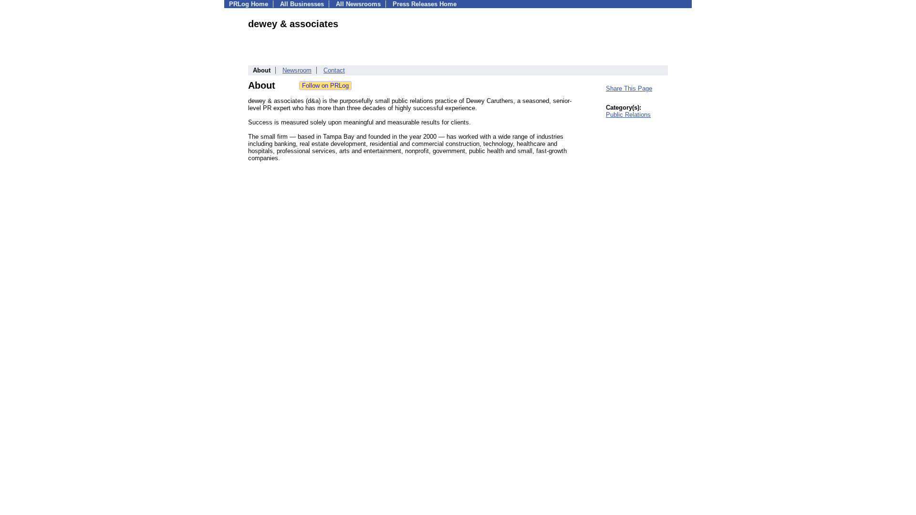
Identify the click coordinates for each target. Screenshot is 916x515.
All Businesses (302, 4)
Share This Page (629, 88)
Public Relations (628, 114)
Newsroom (297, 70)
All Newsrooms (358, 4)
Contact (334, 70)
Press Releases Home (425, 4)
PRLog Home (248, 4)
